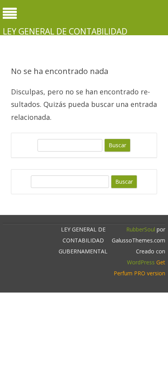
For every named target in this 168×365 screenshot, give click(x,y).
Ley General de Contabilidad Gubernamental (65, 36)
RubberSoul (140, 229)
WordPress (141, 262)
